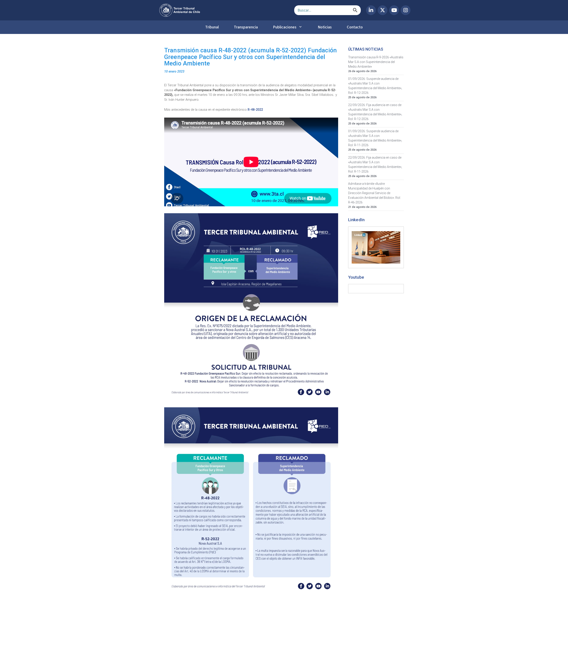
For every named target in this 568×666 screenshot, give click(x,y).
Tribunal (212, 27)
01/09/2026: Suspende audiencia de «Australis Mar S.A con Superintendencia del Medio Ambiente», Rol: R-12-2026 (375, 86)
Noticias (325, 27)
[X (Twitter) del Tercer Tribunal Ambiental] (382, 10)
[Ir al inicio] (223, 10)
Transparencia (246, 27)
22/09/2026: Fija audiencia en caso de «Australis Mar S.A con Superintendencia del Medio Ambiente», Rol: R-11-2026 (375, 164)
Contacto (355, 27)
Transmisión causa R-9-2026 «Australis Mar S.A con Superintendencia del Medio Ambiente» (375, 61)
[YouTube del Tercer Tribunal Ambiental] (394, 10)
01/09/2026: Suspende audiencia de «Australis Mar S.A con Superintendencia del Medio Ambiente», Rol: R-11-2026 (375, 138)
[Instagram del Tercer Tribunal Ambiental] (405, 10)
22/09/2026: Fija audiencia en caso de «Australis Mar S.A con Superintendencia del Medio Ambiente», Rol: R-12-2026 (375, 112)
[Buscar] (355, 10)
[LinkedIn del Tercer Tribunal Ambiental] (371, 10)
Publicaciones (284, 27)
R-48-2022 (256, 110)
